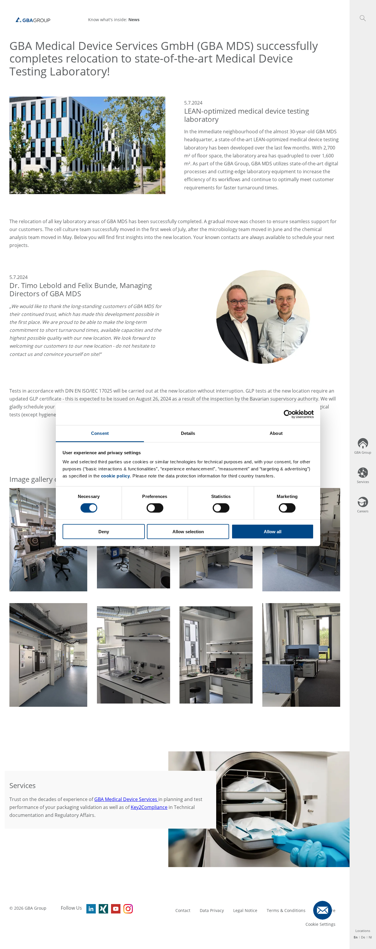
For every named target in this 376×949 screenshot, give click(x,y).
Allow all (272, 531)
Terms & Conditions (286, 910)
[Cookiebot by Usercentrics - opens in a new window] (288, 414)
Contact (182, 910)
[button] (363, 18)
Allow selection (188, 531)
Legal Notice (245, 910)
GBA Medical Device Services (126, 799)
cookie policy (115, 475)
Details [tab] (188, 433)
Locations (362, 930)
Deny (103, 531)
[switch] (155, 508)
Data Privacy (212, 910)
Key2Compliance (149, 807)
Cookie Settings (320, 924)
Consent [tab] (100, 433)
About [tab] (276, 433)
